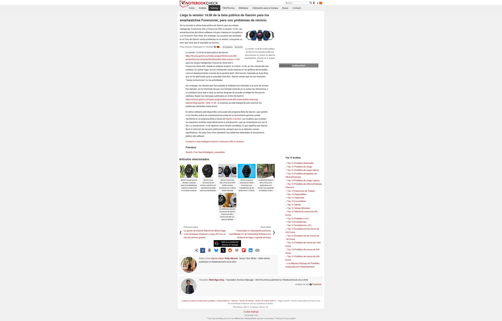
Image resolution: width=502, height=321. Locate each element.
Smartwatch (228, 47)
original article (217, 258)
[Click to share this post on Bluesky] (216, 250)
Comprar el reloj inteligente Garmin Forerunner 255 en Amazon (215, 141)
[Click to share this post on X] (223, 250)
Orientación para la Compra (265, 7)
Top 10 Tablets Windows (298, 208)
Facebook (316, 284)
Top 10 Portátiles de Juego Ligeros (303, 180)
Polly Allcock (231, 258)
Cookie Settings (251, 311)
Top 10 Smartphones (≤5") (299, 225)
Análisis (202, 7)
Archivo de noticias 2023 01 (265, 300)
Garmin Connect (233, 118)
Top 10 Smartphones (297, 221)
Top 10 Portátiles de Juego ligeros (303, 169)
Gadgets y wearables (215, 152)
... (221, 46)
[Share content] (196, 250)
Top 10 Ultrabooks (295, 197)
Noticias (214, 7)
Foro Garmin (199, 152)
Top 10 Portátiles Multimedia (300, 163)
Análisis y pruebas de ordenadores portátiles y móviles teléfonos (206, 300)
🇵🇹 (218, 46)
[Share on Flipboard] (243, 250)
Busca (285, 7)
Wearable (239, 47)
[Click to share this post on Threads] (209, 250)
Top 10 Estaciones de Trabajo (301, 190)
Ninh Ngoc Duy (216, 279)
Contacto (297, 7)
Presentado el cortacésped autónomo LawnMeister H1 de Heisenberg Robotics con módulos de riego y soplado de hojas (250, 234)
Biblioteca (243, 7)
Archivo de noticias (246, 300)
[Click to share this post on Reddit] (229, 250)
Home (192, 7)
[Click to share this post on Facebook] (202, 250)
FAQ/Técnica (229, 7)
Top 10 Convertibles (296, 201)
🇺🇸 (215, 46)
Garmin (189, 152)
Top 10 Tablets (294, 204)
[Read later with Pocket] (236, 250)
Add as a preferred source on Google (229, 243)
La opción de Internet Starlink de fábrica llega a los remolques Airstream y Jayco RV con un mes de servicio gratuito (205, 234)
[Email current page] (257, 250)
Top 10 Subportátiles (296, 194)
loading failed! (285, 65)
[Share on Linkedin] (250, 250)
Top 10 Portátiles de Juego (299, 166)
